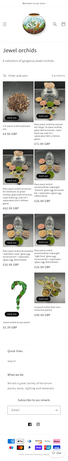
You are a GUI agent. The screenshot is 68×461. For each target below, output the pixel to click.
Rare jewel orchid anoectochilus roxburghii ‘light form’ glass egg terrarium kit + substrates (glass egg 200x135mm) (47, 256)
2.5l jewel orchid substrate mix (16, 127)
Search (12, 361)
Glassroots (29, 454)
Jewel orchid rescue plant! (16, 322)
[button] (5, 24)
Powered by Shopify (41, 454)
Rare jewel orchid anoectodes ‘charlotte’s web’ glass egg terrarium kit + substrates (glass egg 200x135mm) (18, 255)
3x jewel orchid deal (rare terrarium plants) (47, 308)
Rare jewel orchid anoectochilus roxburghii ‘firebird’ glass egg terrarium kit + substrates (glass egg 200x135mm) (49, 190)
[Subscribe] (56, 410)
